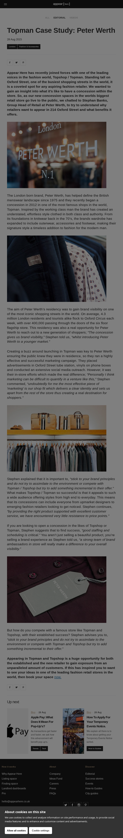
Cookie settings (40, 830)
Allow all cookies (16, 830)
